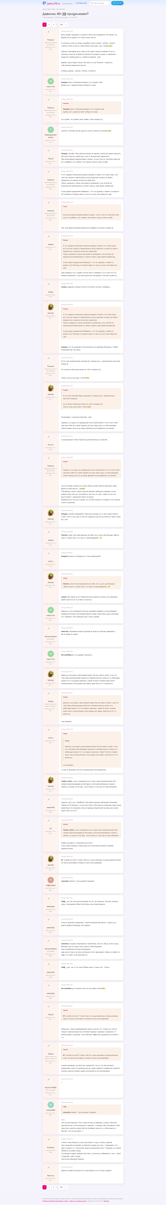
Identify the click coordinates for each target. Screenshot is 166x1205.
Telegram (106, 1201)
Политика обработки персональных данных (55, 1201)
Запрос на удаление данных (77, 1201)
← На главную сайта (81, 3)
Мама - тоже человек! (58, 9)
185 (61, 24)
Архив (44, 9)
